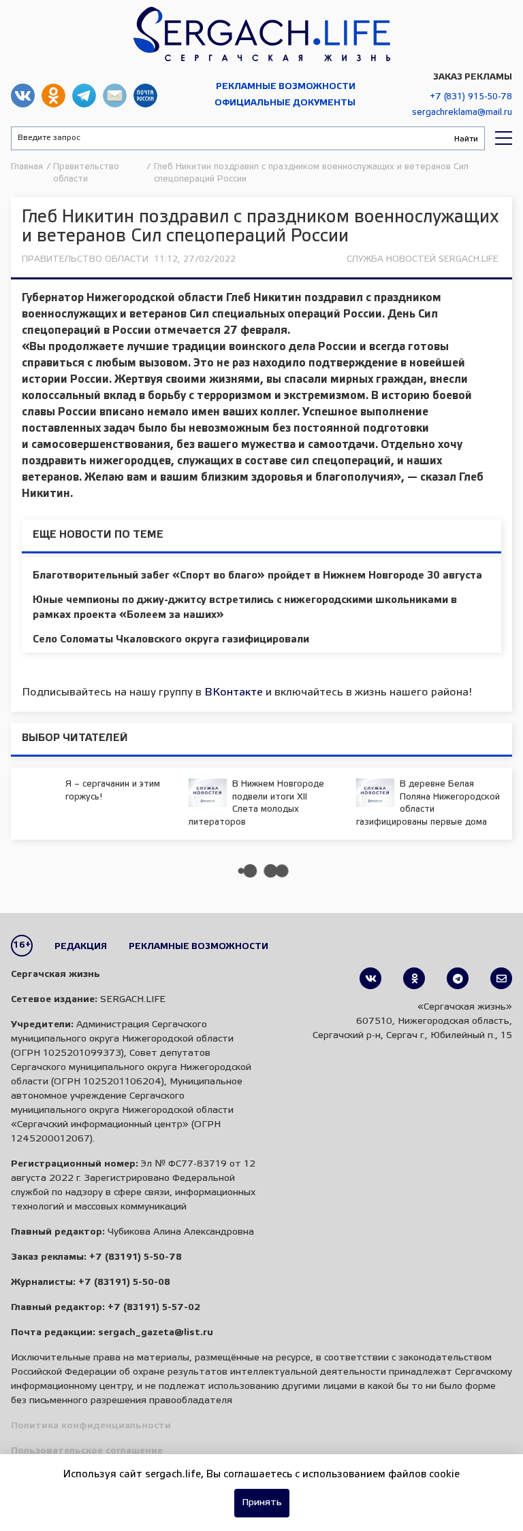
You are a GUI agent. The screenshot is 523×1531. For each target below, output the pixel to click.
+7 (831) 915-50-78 (471, 97)
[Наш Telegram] (458, 978)
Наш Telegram (84, 95)
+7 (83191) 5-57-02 (154, 1307)
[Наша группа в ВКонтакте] (370, 978)
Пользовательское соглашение (87, 1451)
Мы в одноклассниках (53, 95)
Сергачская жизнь (261, 34)
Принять (262, 1502)
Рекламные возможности (285, 86)
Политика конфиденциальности (91, 1426)
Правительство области (85, 259)
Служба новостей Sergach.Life (422, 259)
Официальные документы (285, 103)
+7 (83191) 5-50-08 (124, 1282)
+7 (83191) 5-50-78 (135, 1257)
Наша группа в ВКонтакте (23, 95)
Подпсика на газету (145, 95)
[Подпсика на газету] (501, 978)
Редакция (80, 946)
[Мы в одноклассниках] (414, 978)
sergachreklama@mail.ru (462, 112)
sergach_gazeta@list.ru (115, 95)
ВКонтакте (233, 692)
